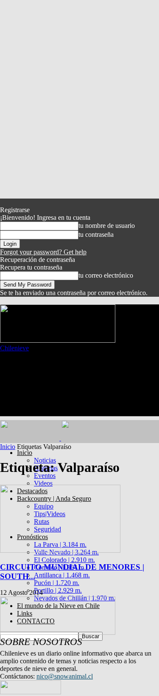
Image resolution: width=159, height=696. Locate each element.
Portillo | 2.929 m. (58, 590)
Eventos (45, 475)
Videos (43, 483)
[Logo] (30, 438)
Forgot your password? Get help (43, 252)
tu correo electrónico (105, 275)
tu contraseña (96, 234)
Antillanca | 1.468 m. (62, 575)
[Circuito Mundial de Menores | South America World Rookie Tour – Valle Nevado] (60, 550)
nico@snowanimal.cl (64, 676)
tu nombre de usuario (106, 225)
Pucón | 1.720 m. (56, 582)
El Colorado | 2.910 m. (64, 559)
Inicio (24, 452)
